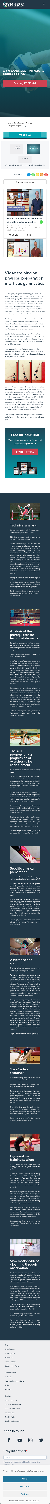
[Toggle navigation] (43, 4)
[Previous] (6, 134)
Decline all (25, 1486)
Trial (6, 1345)
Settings (25, 1494)
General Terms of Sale (13, 1404)
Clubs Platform (10, 1362)
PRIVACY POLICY (32, 1500)
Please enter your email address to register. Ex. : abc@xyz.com (21, 1463)
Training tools (10, 1353)
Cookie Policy (10, 1417)
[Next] (44, 134)
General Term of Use (12, 1409)
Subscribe (8, 1357)
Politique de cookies (16, 1500)
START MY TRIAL (25, 452)
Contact (8, 1396)
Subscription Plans (12, 1366)
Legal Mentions (11, 1400)
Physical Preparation (16, 126)
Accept (25, 1479)
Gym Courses (19, 123)
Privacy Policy (10, 1413)
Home (9, 123)
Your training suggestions (14, 1381)
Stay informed (14, 1451)
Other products (10, 1373)
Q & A (7, 1385)
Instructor (8, 1377)
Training (29, 123)
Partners (8, 1389)
